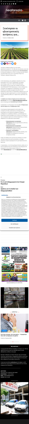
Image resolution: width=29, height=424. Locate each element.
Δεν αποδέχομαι (14, 224)
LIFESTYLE (4, 330)
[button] (3, 329)
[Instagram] (7, 63)
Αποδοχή (14, 220)
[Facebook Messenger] (12, 63)
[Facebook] (2, 63)
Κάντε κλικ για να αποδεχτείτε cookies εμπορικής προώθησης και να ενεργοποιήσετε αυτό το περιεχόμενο (14, 297)
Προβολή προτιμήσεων (14, 227)
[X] (4, 63)
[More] (15, 63)
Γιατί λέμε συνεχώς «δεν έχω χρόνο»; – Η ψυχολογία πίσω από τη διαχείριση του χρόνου (14, 335)
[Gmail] (10, 63)
